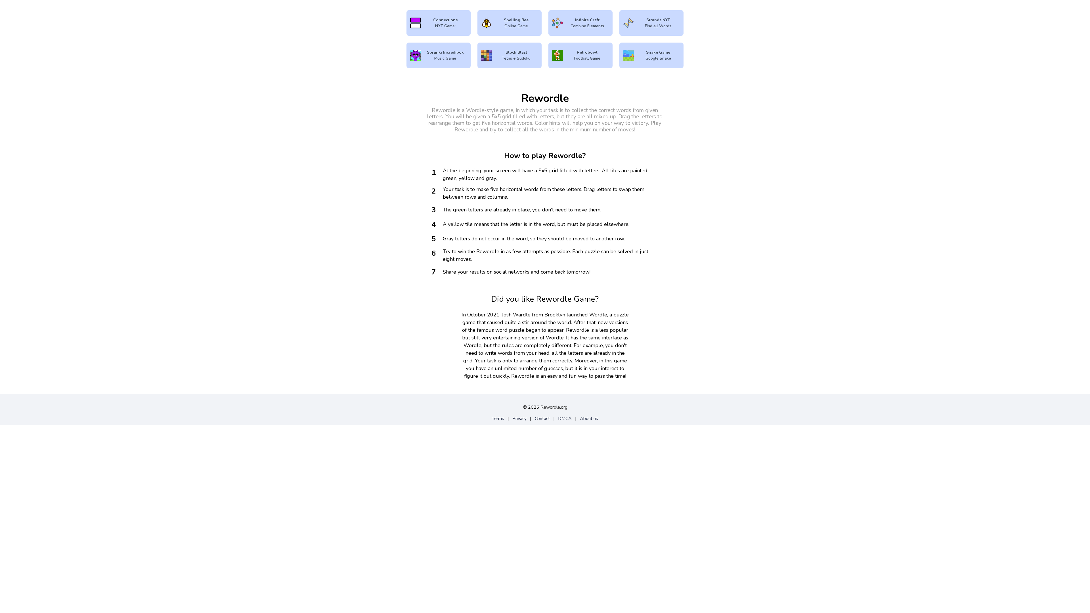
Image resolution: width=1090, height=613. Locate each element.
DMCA (565, 418)
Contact (542, 418)
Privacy (519, 418)
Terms (498, 418)
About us (589, 418)
